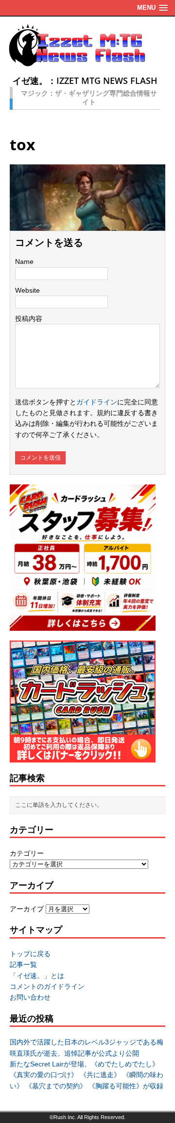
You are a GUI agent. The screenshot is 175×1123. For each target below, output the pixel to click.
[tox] (87, 225)
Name (24, 261)
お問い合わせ (30, 997)
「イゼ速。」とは (37, 976)
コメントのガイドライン (47, 986)
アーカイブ (27, 909)
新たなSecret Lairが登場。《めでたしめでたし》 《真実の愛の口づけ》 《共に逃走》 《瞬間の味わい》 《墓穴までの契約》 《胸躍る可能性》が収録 (86, 1075)
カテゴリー (27, 853)
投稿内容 (28, 318)
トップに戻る (30, 954)
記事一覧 (23, 964)
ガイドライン (96, 402)
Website (27, 290)
